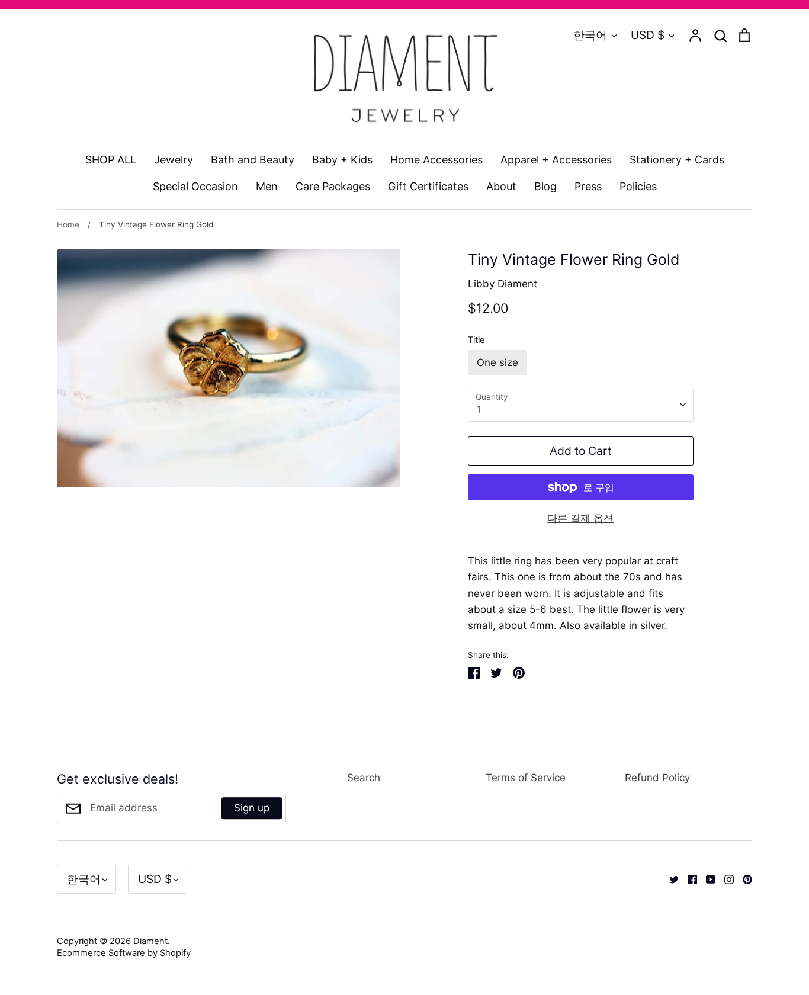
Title (476, 340)
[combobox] (581, 405)
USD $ (647, 35)
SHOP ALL (110, 159)
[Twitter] (669, 879)
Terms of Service (526, 778)
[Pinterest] (743, 879)
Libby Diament (502, 284)
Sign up (251, 808)
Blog (545, 186)
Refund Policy (657, 778)
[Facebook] (688, 879)
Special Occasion (195, 186)
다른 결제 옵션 (580, 518)
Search (363, 778)
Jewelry (173, 159)
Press (588, 186)
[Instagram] (724, 879)
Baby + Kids (342, 159)
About (501, 186)
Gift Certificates (428, 186)
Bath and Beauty (252, 159)
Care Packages (333, 186)
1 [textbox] (478, 410)
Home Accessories (436, 159)
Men (267, 186)
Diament (150, 941)
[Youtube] (706, 879)
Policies (638, 186)
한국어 (590, 35)
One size (497, 362)
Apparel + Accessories (556, 159)
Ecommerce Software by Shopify (124, 953)
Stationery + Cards (677, 159)
